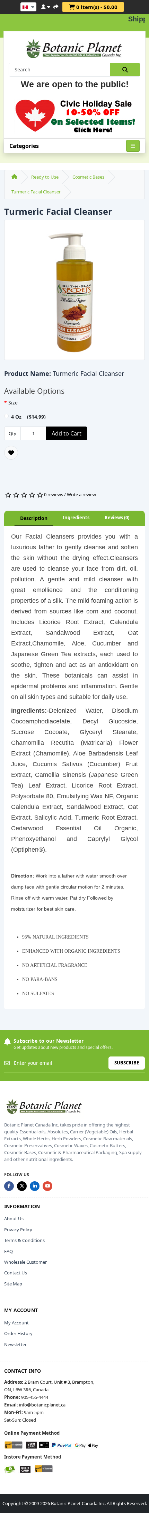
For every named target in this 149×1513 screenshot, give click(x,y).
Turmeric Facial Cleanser (36, 192)
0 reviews (53, 495)
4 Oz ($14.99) (28, 416)
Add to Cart (66, 433)
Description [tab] (33, 518)
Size (13, 402)
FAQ (8, 1251)
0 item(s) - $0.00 (96, 6)
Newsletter (15, 1344)
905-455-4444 (34, 1397)
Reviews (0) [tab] (117, 517)
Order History (18, 1333)
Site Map (13, 1284)
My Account (16, 1323)
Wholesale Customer (25, 1262)
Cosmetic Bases (88, 177)
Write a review (81, 495)
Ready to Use (45, 177)
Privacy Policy (18, 1229)
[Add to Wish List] (11, 453)
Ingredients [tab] (76, 517)
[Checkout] (55, 6)
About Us (14, 1218)
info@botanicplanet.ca (42, 1405)
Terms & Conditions (24, 1240)
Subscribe (126, 1063)
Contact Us (15, 1273)
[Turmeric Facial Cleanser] (74, 292)
